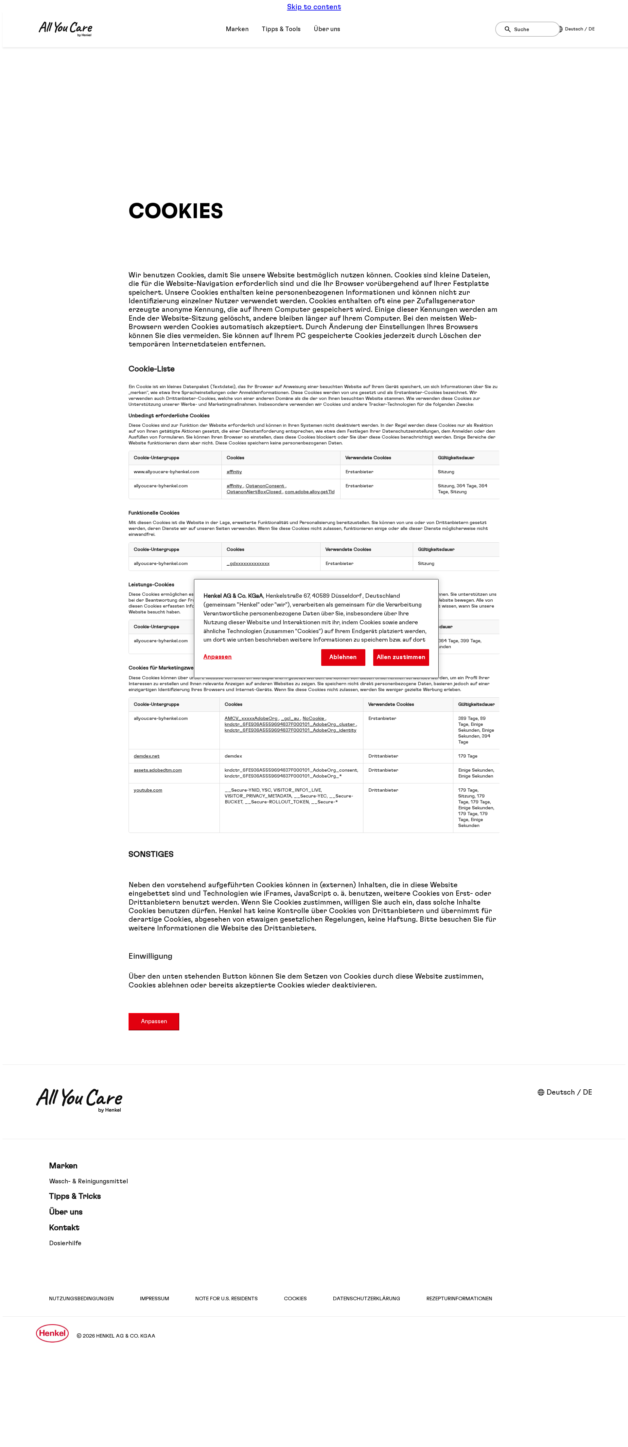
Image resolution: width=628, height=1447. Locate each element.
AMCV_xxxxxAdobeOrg (252, 718)
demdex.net (147, 756)
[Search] (509, 29)
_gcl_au (290, 718)
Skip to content (314, 6)
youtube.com (148, 790)
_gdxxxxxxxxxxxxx (248, 563)
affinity (234, 471)
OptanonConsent (266, 485)
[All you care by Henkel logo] (65, 29)
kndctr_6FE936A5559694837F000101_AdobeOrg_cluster (290, 724)
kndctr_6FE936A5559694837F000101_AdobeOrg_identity (291, 730)
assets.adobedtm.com (158, 770)
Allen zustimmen (401, 657)
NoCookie (314, 718)
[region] (316, 628)
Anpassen (154, 1021)
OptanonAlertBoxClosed (255, 491)
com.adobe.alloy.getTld (310, 491)
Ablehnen (343, 657)
